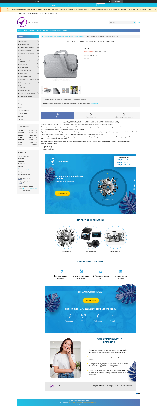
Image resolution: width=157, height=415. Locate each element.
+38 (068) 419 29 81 (123, 162)
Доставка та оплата (24, 110)
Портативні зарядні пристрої (25, 60)
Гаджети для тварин (26, 96)
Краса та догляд (25, 82)
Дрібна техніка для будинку (28, 79)
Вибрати (101, 5)
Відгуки (39, 30)
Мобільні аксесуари (26, 50)
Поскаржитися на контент (75, 402)
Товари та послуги (50, 36)
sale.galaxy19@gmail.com (29, 188)
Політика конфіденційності (90, 402)
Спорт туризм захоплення (27, 93)
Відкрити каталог (62, 193)
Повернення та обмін (24, 104)
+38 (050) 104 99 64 (123, 160)
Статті (20, 107)
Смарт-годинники (25, 90)
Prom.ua (87, 400)
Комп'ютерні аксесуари (64, 36)
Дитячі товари (24, 67)
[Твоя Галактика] (22, 22)
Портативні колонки (26, 70)
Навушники (23, 57)
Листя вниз (134, 183)
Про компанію (22, 113)
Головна (20, 30)
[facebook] (137, 393)
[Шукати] (134, 22)
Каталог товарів (29, 30)
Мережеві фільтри (25, 76)
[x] (139, 393)
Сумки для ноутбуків (78, 36)
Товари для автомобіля (27, 47)
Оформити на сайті (91, 300)
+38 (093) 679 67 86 (123, 165)
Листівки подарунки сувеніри (25, 86)
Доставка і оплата (55, 30)
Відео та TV (23, 73)
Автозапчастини (24, 44)
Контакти (46, 30)
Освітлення (23, 64)
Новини (65, 30)
